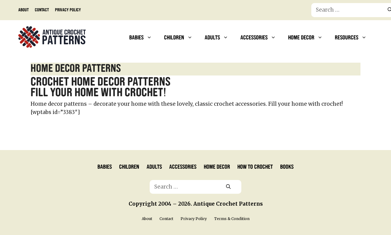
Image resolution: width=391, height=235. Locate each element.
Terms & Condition (232, 218)
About (23, 9)
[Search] (228, 187)
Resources (346, 37)
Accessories (254, 37)
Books (287, 166)
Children (174, 37)
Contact (42, 9)
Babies (136, 37)
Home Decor (301, 37)
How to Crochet (255, 166)
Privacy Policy (68, 9)
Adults (212, 37)
